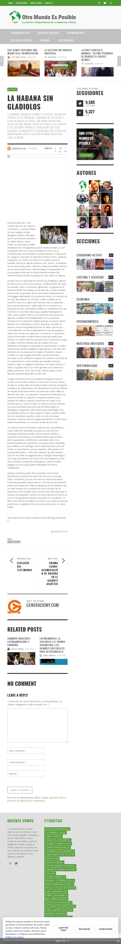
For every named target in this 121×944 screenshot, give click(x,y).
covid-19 (63, 854)
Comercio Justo (63, 843)
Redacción (52, 57)
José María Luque (18, 57)
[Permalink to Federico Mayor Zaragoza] (107, 185)
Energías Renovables (54, 884)
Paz (46, 906)
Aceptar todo (63, 928)
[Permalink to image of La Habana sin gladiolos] (37, 184)
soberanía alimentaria (55, 913)
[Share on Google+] (66, 148)
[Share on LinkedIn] (60, 151)
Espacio (69, 884)
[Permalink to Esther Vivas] (107, 198)
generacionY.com (59, 531)
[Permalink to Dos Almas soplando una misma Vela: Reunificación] (24, 68)
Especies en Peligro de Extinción (60, 887)
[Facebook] (99, 3)
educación (50, 873)
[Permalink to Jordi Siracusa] (95, 185)
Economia (83, 299)
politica (71, 906)
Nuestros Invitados (90, 343)
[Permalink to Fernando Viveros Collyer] (83, 210)
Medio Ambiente (52, 898)
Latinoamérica (14, 542)
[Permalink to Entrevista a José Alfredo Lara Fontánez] (108, 352)
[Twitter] (104, 3)
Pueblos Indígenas (53, 909)
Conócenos (86, 155)
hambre (48, 895)
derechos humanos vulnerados (60, 865)
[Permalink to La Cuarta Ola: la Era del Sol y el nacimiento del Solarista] (108, 374)
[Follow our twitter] (80, 103)
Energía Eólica (67, 880)
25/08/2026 (31, 57)
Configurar (105, 929)
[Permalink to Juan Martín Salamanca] (83, 222)
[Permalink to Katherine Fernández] (107, 210)
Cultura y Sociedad (90, 277)
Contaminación (52, 850)
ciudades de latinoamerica (58, 839)
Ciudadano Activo (89, 255)
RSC (66, 909)
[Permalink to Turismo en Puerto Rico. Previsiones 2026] (108, 308)
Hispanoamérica (88, 321)
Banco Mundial (49, 655)
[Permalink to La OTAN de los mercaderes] (108, 264)
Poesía (63, 906)
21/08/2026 (99, 63)
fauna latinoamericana (56, 891)
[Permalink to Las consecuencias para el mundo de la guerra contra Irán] (99, 264)
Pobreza (54, 906)
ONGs (69, 902)
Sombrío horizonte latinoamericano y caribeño (19, 642)
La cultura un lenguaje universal (58, 51)
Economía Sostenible (66, 869)
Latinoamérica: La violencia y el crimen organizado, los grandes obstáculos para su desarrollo (52, 645)
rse (70, 909)
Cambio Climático (53, 836)
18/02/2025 (29, 649)
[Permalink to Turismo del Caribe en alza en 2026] (99, 308)
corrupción (51, 854)
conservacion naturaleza (57, 847)
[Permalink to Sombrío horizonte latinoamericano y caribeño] (21, 658)
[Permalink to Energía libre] (86, 374)
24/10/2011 (33, 148)
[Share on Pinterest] (55, 151)
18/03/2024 (61, 655)
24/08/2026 (62, 57)
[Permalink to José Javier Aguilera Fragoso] (95, 210)
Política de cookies (14, 937)
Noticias (12, 89)
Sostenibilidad (87, 365)
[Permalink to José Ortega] (107, 222)
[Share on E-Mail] (66, 151)
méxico (64, 898)
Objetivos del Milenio (55, 902)
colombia (49, 843)
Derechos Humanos (54, 862)
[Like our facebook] (80, 112)
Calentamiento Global (55, 832)
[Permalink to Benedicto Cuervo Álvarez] (95, 198)
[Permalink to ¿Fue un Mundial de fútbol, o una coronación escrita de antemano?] (108, 286)
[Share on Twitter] (60, 148)
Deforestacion (52, 858)
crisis (71, 854)
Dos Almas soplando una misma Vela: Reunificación (23, 51)
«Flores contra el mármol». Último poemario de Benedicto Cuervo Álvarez (97, 55)
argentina (50, 828)
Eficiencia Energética (55, 876)
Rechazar (84, 929)
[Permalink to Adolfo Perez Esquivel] (95, 222)
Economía (49, 869)
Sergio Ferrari (17, 649)
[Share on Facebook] (55, 148)
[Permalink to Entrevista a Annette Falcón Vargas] (86, 352)
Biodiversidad (63, 828)
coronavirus (67, 850)
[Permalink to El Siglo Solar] (99, 374)
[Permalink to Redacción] (83, 185)
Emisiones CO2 (51, 880)
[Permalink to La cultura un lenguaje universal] (60, 68)
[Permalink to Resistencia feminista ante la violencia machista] (86, 264)
